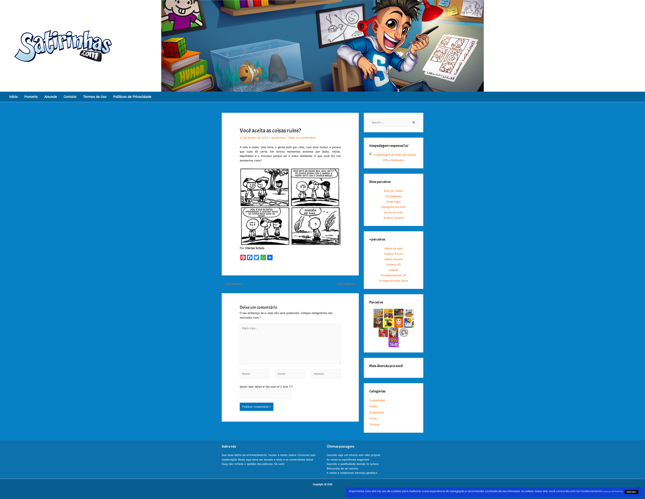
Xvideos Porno (393, 253)
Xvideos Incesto (394, 217)
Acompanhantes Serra (393, 280)
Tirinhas (374, 424)
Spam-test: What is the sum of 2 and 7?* (266, 386)
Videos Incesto (393, 259)
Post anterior (232, 284)
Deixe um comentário (302, 137)
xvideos (393, 270)
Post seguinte (348, 284)
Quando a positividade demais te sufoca (353, 464)
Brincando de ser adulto (342, 468)
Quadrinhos (376, 412)
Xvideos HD (393, 264)
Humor (373, 406)
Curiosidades (394, 196)
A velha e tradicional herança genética (352, 472)
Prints (373, 418)
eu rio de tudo (393, 212)
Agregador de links (393, 207)
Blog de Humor (393, 191)
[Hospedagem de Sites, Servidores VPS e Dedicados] (393, 157)
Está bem (631, 491)
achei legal (393, 201)
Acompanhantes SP (393, 275)
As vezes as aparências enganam (348, 459)
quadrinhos (278, 137)
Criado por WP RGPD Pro (612, 491)
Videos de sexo (393, 248)
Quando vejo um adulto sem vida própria (353, 455)
